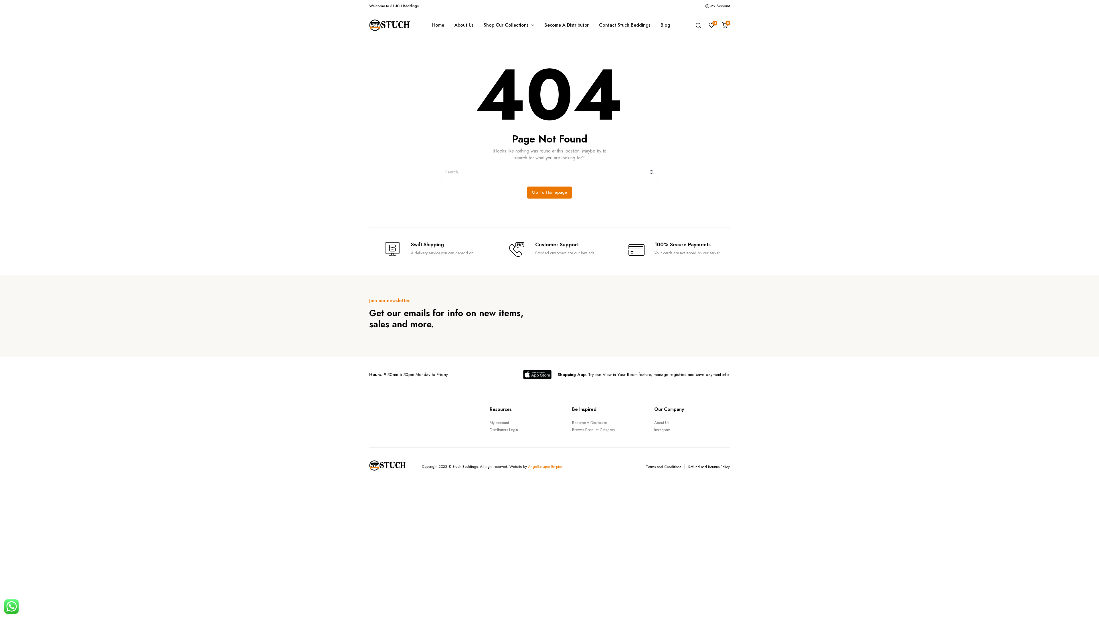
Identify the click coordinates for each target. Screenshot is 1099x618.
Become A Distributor (566, 25)
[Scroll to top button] (1086, 605)
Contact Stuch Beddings (624, 25)
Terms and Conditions (663, 467)
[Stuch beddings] (392, 25)
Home (438, 25)
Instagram (662, 430)
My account (499, 422)
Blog (665, 25)
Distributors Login (504, 430)
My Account (720, 6)
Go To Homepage (550, 192)
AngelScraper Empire (545, 466)
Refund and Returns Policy (709, 467)
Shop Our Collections (506, 25)
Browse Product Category (593, 430)
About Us (463, 25)
